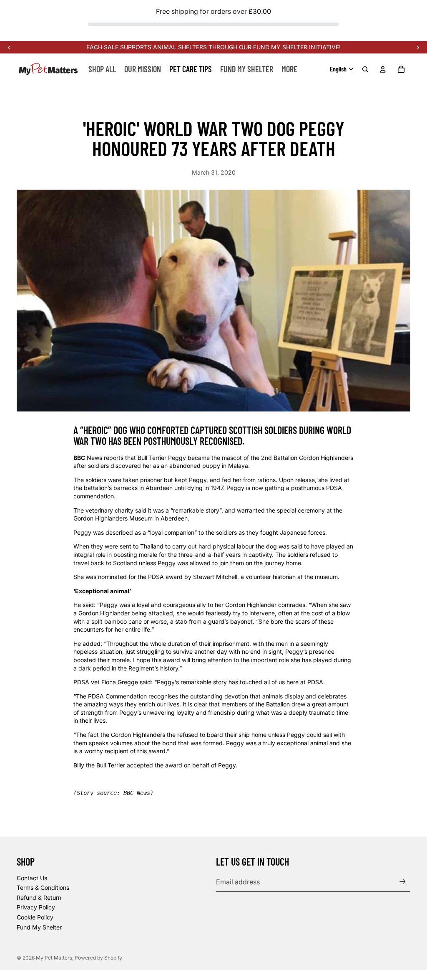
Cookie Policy (35, 917)
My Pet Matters (54, 958)
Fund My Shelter (39, 927)
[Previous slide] (9, 47)
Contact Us (32, 877)
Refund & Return (39, 897)
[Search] (365, 69)
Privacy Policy (36, 907)
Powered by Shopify (98, 958)
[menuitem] (289, 69)
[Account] (383, 69)
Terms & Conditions (43, 887)
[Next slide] (418, 47)
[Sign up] (402, 881)
